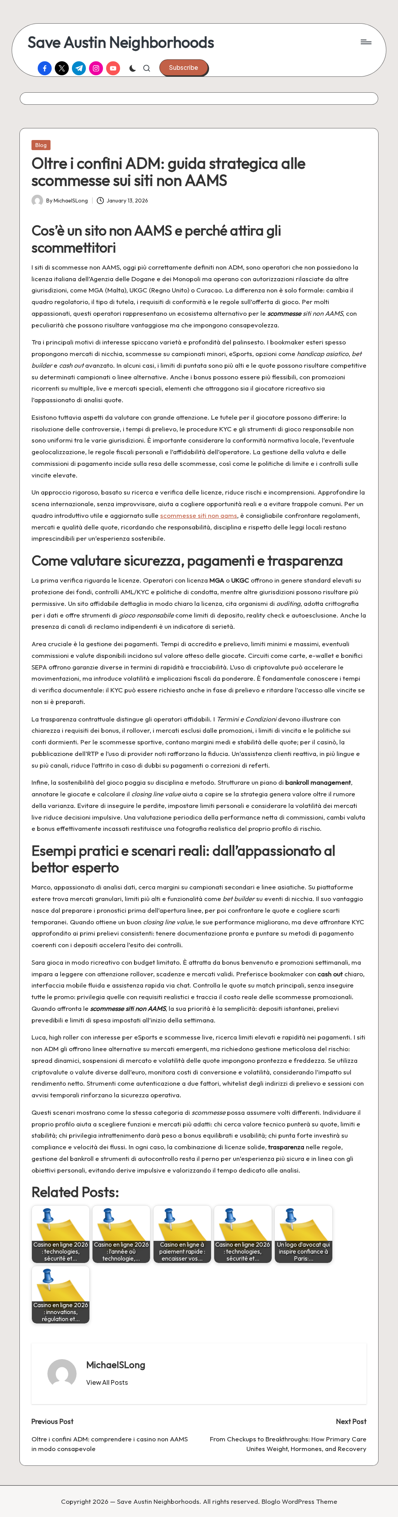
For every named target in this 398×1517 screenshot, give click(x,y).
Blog (41, 145)
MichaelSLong (115, 1364)
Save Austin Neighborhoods (121, 41)
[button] (183, 67)
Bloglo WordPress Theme (299, 1501)
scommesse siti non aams (198, 515)
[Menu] (365, 42)
